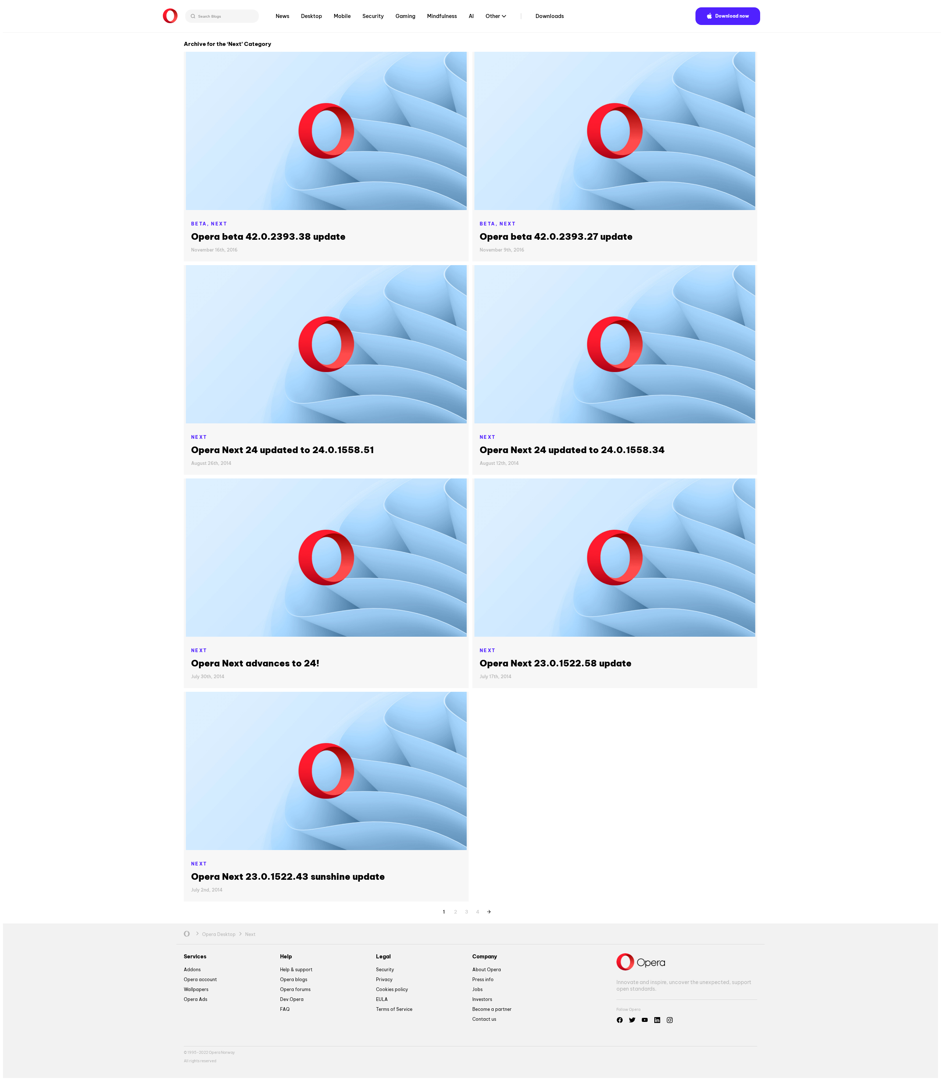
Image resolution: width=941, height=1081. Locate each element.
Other (493, 16)
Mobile (342, 16)
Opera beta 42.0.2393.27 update (556, 236)
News (282, 16)
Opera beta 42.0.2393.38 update (268, 236)
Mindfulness (442, 16)
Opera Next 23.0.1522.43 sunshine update (288, 876)
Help (286, 956)
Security (373, 16)
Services (195, 956)
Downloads (550, 16)
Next (219, 224)
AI (471, 16)
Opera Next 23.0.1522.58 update (555, 663)
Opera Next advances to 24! (255, 663)
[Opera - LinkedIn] (657, 1020)
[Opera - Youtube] (644, 1020)
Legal (383, 956)
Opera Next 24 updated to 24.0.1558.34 (572, 449)
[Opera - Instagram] (669, 1020)
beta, (201, 224)
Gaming (405, 16)
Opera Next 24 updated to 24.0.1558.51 (282, 449)
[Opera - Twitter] (632, 1020)
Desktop (311, 16)
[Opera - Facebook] (619, 1020)
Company (484, 956)
